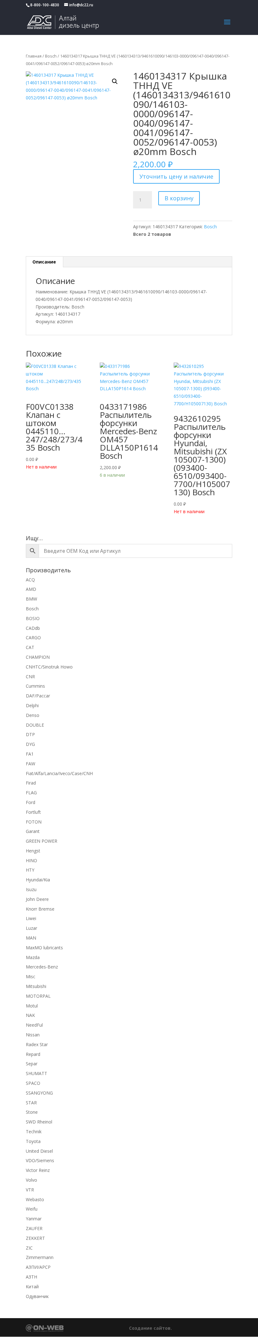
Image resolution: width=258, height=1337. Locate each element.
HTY (30, 870)
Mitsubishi (36, 986)
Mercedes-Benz (42, 967)
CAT (30, 647)
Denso (32, 715)
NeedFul (34, 1025)
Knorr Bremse (40, 909)
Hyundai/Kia (38, 880)
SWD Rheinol (39, 1122)
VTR (30, 1190)
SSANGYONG (39, 1093)
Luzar (31, 928)
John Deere (37, 899)
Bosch (51, 56)
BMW (31, 599)
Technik (34, 1132)
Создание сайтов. (150, 1328)
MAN (31, 938)
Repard (33, 1054)
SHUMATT (36, 1073)
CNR (30, 677)
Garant (33, 831)
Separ (31, 1064)
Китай (32, 1287)
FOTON (34, 822)
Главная (34, 56)
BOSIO (33, 618)
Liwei (31, 918)
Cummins (35, 686)
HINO (31, 860)
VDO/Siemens (40, 1160)
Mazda (33, 957)
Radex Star (37, 1044)
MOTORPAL (38, 996)
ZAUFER (34, 1228)
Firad (31, 783)
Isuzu (31, 889)
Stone (32, 1112)
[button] (115, 81)
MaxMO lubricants (44, 948)
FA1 (30, 754)
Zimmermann (39, 1257)
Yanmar (34, 1219)
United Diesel (39, 1151)
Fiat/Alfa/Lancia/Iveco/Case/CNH (59, 773)
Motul (32, 1006)
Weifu (31, 1209)
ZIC (29, 1248)
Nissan (33, 1035)
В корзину (179, 198)
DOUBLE (35, 725)
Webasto (35, 1199)
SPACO (33, 1083)
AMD (31, 589)
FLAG (31, 793)
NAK (30, 1015)
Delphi (32, 705)
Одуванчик (37, 1296)
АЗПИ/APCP (38, 1267)
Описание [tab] (44, 262)
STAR (31, 1103)
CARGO (33, 638)
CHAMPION (38, 657)
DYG (30, 744)
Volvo (31, 1180)
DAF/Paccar (38, 696)
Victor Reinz (38, 1170)
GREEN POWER (41, 841)
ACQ (30, 580)
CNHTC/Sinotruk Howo (49, 667)
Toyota (33, 1141)
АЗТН (31, 1277)
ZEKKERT (35, 1238)
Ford (30, 802)
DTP (30, 734)
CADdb (33, 628)
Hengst (33, 851)
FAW (30, 764)
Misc (30, 976)
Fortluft (33, 812)
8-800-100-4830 (44, 5)
